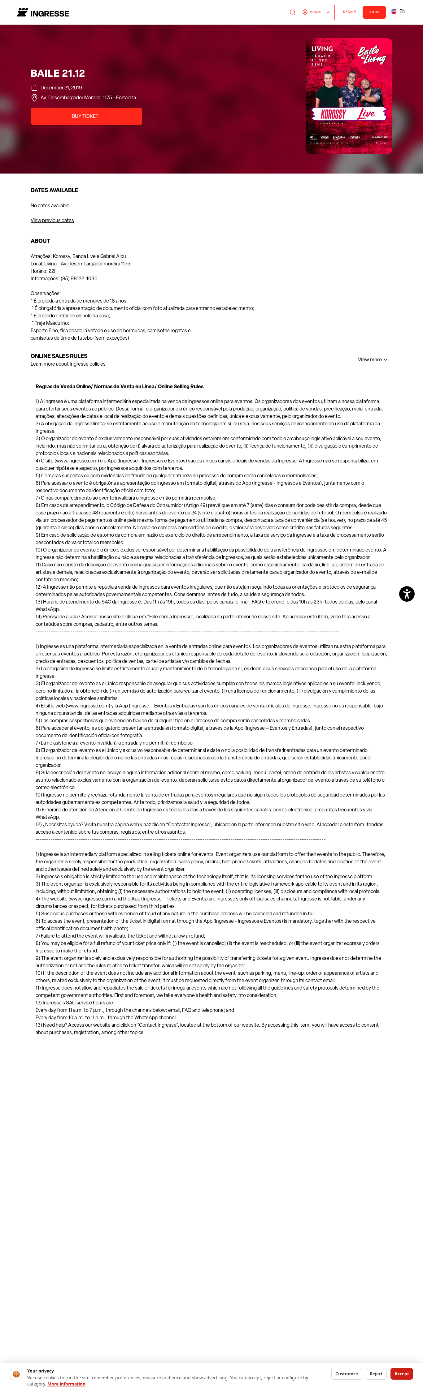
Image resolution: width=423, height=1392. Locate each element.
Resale (351, 13)
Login (374, 12)
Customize (346, 1374)
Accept (402, 1374)
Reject (376, 1374)
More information (66, 1384)
